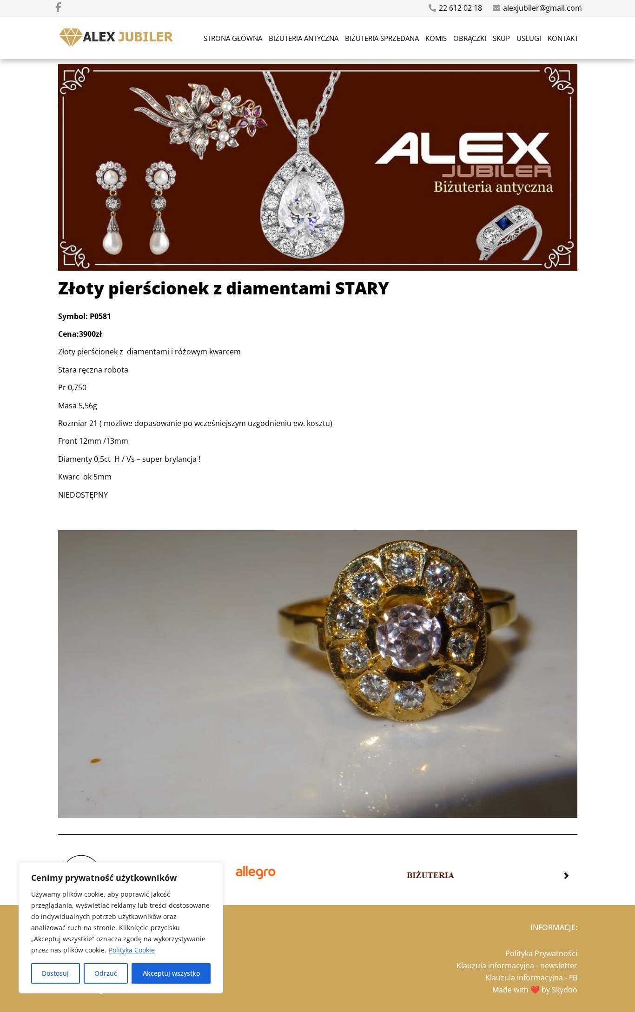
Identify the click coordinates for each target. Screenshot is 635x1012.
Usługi (528, 38)
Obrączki (469, 38)
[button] (566, 876)
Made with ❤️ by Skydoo (534, 990)
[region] (121, 927)
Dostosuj (55, 973)
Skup (501, 38)
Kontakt (563, 38)
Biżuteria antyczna (303, 38)
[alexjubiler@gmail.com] (496, 8)
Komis (436, 38)
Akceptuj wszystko (171, 973)
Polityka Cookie (132, 949)
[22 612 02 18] (432, 8)
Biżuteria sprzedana (382, 38)
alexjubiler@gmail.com (542, 8)
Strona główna (233, 38)
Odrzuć (105, 973)
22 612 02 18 (460, 8)
